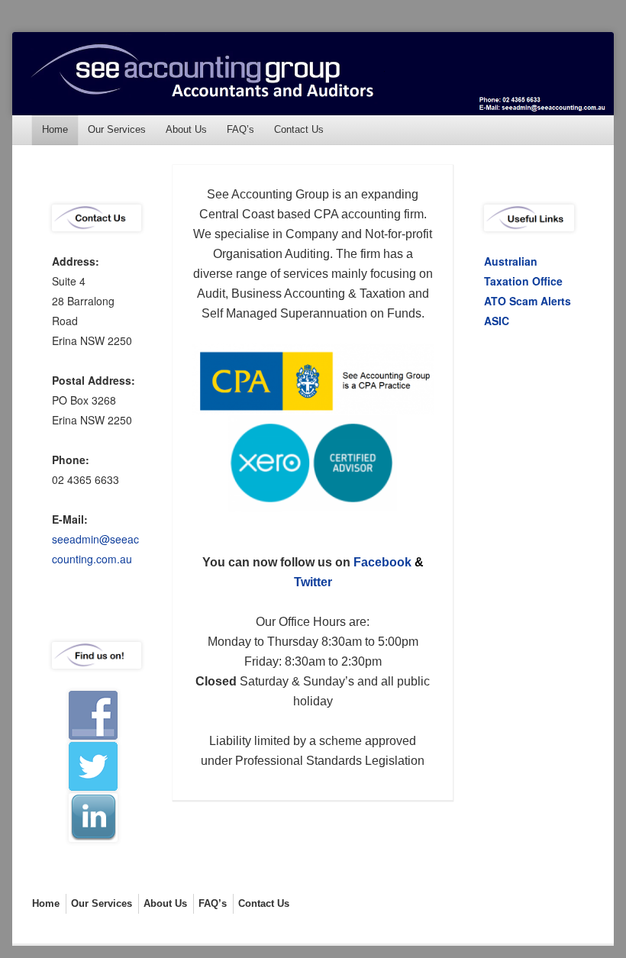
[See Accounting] (312, 73)
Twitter (313, 582)
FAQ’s (240, 129)
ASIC (496, 320)
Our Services (117, 129)
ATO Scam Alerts (527, 300)
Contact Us (299, 129)
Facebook (382, 562)
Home (55, 129)
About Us (186, 129)
